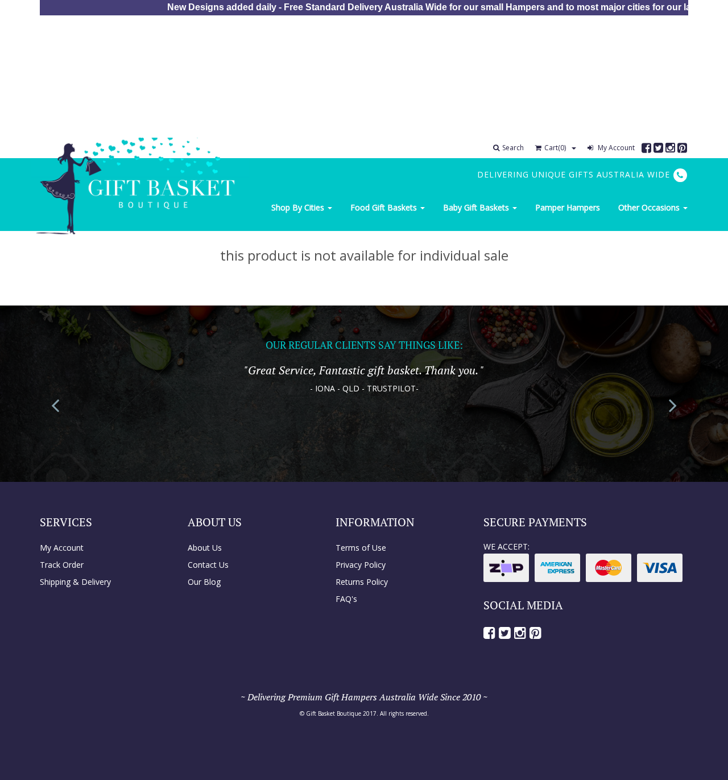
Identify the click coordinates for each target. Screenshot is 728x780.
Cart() (555, 147)
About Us (205, 547)
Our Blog (204, 581)
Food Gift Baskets (384, 207)
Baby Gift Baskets (477, 207)
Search (513, 147)
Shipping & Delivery (75, 581)
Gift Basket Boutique (333, 713)
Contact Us (208, 564)
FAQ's (346, 598)
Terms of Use (361, 547)
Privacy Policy (361, 564)
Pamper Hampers (567, 207)
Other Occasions (650, 207)
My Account (615, 147)
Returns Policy (362, 581)
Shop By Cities (298, 207)
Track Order (62, 564)
